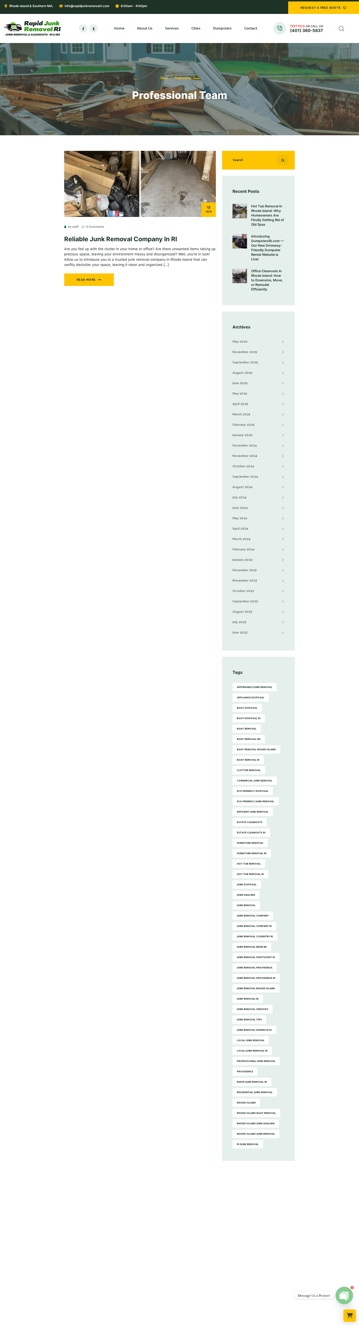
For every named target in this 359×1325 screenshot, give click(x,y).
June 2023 (239, 632)
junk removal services (252, 1009)
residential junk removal (255, 1092)
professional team (186, 77)
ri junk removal (248, 1144)
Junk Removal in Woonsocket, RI (206, 1260)
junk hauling (246, 895)
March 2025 (241, 414)
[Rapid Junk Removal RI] (31, 28)
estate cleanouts (249, 822)
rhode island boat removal (256, 1113)
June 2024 (240, 508)
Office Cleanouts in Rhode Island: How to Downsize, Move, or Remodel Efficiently (267, 280)
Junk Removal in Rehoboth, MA (205, 1274)
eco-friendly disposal (252, 791)
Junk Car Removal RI (137, 1295)
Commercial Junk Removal (142, 1233)
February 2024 (243, 549)
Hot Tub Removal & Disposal (144, 1274)
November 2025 (244, 352)
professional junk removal (256, 1061)
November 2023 (244, 580)
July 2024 (239, 497)
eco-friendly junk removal (255, 801)
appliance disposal (250, 698)
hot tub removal (249, 864)
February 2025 (243, 425)
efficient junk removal (252, 812)
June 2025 (240, 383)
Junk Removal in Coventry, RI (203, 1247)
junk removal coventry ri (255, 937)
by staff (73, 226)
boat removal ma (249, 739)
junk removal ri (248, 999)
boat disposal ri (249, 718)
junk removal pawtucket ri (256, 957)
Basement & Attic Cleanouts (144, 1260)
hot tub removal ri (250, 874)
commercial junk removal (254, 781)
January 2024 (242, 560)
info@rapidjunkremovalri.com (87, 6)
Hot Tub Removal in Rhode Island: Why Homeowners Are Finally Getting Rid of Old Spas (267, 215)
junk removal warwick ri (254, 1030)
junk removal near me (252, 947)
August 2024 (242, 487)
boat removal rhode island (256, 750)
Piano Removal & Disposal (142, 1267)
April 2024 (240, 528)
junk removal (246, 905)
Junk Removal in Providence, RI (205, 1226)
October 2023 (243, 591)
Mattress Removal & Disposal (144, 1247)
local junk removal (250, 1040)
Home (163, 77)
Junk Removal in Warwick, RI (203, 1240)
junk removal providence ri (256, 978)
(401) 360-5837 (306, 30)
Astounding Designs (200, 1322)
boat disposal (247, 708)
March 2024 (241, 539)
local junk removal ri (252, 1051)
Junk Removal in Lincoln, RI (202, 1253)
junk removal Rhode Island (256, 988)
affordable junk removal (254, 687)
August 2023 (242, 612)
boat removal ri (248, 760)
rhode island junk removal (256, 1134)
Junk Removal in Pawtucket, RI (204, 1233)
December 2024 (244, 445)
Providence (245, 1072)
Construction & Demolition (142, 1281)
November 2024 (244, 456)
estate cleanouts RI (251, 833)
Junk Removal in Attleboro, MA (204, 1267)
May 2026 (239, 341)
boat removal (246, 729)
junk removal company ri (254, 926)
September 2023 (245, 601)
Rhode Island (246, 1103)
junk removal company (253, 916)
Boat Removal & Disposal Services (148, 1288)
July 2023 (239, 622)
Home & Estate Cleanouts (142, 1253)
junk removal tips (249, 1020)
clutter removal (249, 770)
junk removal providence (254, 968)
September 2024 (245, 477)
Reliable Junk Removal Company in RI (120, 239)
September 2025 (245, 362)
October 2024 (243, 466)
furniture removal (250, 843)
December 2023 (244, 570)
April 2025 (240, 404)
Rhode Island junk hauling (256, 1124)
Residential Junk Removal (141, 1226)
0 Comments (95, 226)
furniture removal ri (252, 853)
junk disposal (247, 885)
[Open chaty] (344, 1295)
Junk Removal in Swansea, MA (204, 1288)
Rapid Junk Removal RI (252, 1082)
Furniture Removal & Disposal (144, 1240)
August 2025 (242, 373)
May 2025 (239, 393)
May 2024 (239, 518)
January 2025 (242, 435)
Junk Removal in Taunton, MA (204, 1281)
